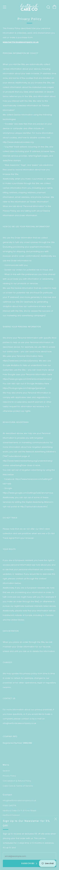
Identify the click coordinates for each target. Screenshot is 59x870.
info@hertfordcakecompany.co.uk (19, 800)
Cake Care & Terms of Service (18, 785)
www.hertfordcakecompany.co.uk (21, 42)
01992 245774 (9, 805)
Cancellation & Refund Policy (17, 780)
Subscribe (28, 863)
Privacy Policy (9, 775)
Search (6, 770)
